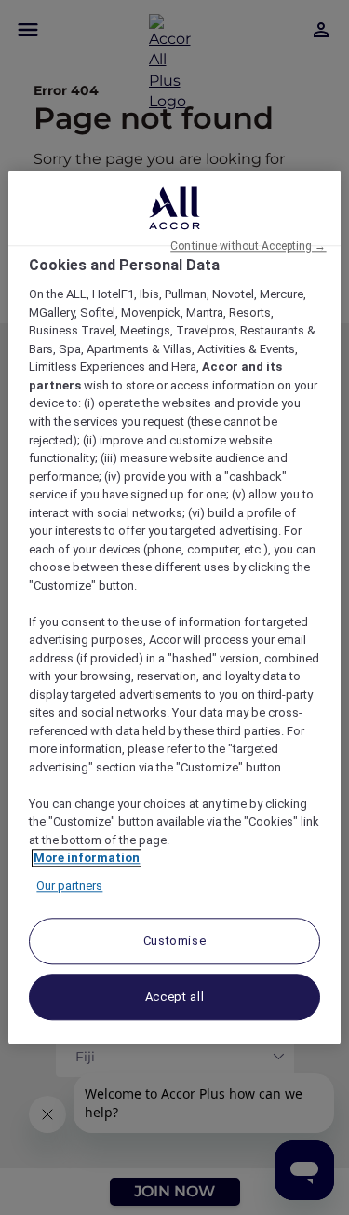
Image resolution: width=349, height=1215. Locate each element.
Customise (175, 942)
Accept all (175, 997)
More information (87, 859)
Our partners (69, 886)
